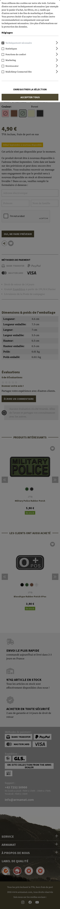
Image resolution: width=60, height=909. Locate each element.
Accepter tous (30, 97)
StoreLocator (12, 66)
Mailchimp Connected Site (18, 71)
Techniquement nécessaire (18, 43)
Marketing (10, 60)
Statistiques (11, 48)
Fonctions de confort (15, 54)
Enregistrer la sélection (30, 89)
